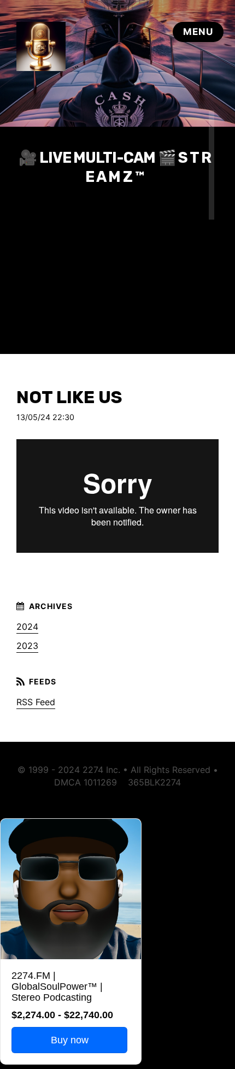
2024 (27, 626)
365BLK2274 (154, 782)
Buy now (70, 1040)
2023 (27, 645)
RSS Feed (35, 701)
